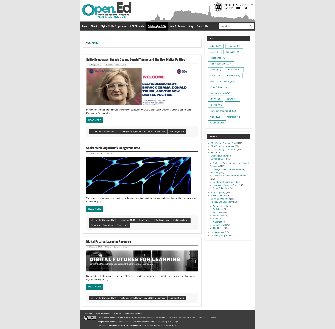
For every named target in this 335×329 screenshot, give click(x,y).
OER (215, 75)
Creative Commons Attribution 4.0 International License (193, 318)
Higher (216, 219)
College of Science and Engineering (230, 176)
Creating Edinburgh (220, 156)
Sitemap (88, 313)
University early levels (221, 235)
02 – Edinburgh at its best (222, 146)
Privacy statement (103, 313)
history (215, 70)
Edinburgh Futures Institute (225, 182)
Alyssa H (110, 153)
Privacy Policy (147, 325)
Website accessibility (133, 313)
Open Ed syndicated (220, 199)
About (94, 26)
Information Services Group (225, 185)
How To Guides (177, 26)
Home (84, 26)
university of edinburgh (223, 111)
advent (215, 46)
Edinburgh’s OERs (157, 26)
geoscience (217, 58)
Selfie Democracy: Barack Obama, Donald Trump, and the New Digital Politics (135, 59)
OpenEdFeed (219, 87)
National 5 (217, 222)
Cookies (117, 313)
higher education (220, 64)
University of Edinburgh (144, 318)
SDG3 (215, 99)
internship (234, 70)
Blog (190, 26)
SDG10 (216, 105)
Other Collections (221, 188)
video (215, 117)
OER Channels (137, 26)
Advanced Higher (221, 206)
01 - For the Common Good (103, 131)
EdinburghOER (177, 131)
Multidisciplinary (180, 220)
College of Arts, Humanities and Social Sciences (143, 131)
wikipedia (217, 123)
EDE (214, 52)
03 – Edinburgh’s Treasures (223, 149)
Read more (94, 120)
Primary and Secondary (102, 225)
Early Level (218, 209)
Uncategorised (217, 232)
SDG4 (232, 99)
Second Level (219, 225)
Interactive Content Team (125, 321)
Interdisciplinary (161, 220)
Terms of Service (164, 325)
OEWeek (233, 75)
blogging (234, 46)
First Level (218, 212)
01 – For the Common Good (224, 143)
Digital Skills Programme (113, 26)
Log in (249, 313)
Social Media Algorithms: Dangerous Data (113, 148)
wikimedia (233, 117)
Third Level (122, 225)
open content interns (222, 81)
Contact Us (202, 26)
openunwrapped (220, 93)
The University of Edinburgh (166, 321)
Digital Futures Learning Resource (108, 241)
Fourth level (144, 220)
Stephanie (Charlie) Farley (116, 65)
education (232, 52)
